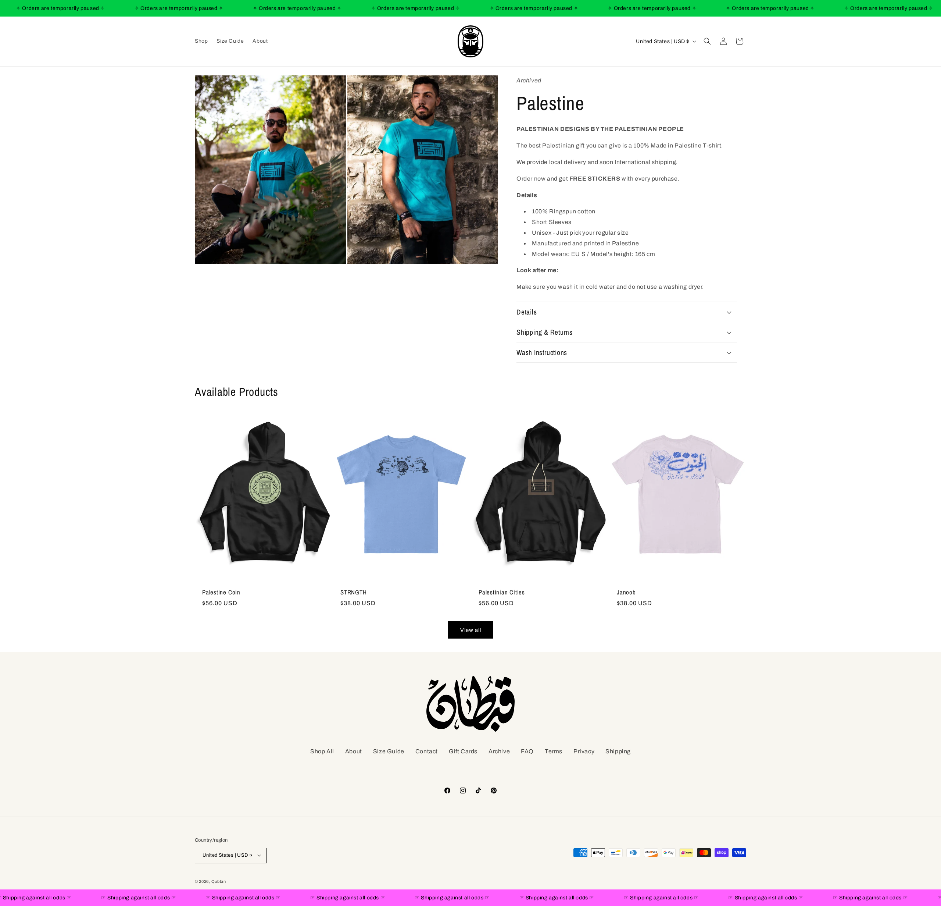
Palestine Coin (221, 593)
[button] (707, 41)
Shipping (618, 751)
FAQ (527, 751)
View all (470, 630)
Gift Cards (463, 751)
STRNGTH (353, 593)
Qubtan (218, 881)
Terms (553, 751)
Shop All (322, 751)
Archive (499, 751)
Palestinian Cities (502, 593)
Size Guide (388, 751)
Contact (426, 751)
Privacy (583, 751)
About (353, 751)
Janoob (626, 593)
